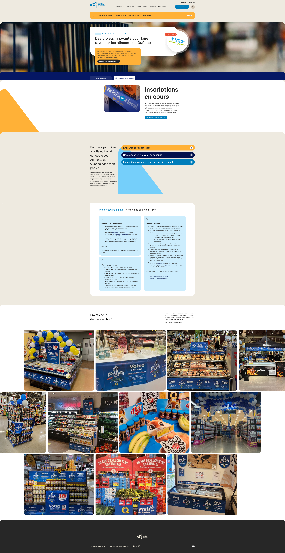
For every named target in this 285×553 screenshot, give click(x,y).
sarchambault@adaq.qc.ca (120, 234)
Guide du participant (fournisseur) (159, 278)
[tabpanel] (142, 251)
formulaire (115, 232)
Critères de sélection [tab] (137, 209)
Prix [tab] (154, 209)
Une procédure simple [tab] (111, 209)
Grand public (102, 78)
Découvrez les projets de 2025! (173, 322)
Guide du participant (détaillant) (158, 276)
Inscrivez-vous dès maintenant (107, 61)
